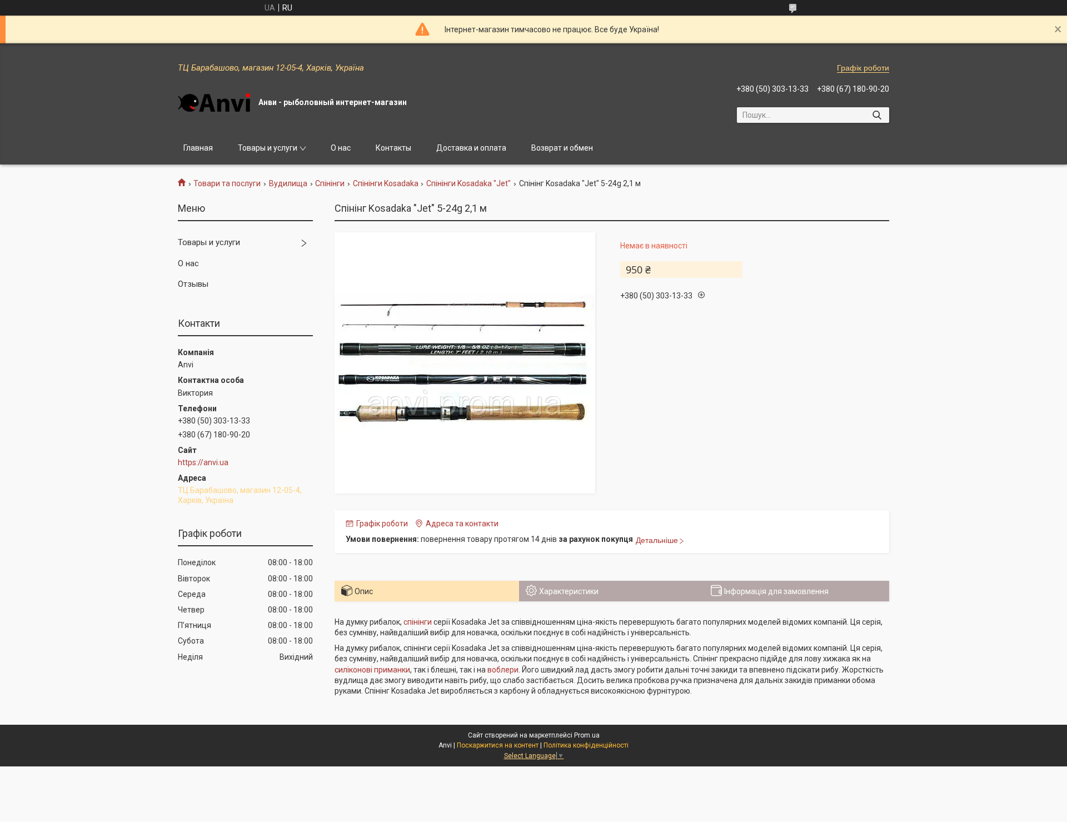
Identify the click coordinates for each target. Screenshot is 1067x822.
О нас (341, 147)
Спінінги (330, 183)
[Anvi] (214, 102)
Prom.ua (587, 735)
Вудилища (288, 183)
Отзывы (193, 284)
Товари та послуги (227, 183)
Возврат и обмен (562, 147)
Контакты (393, 147)
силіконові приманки (372, 669)
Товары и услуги (267, 147)
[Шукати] (876, 115)
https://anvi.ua (203, 462)
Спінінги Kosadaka (385, 183)
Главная (198, 147)
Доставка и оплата (471, 147)
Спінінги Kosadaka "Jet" (468, 183)
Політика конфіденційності (586, 745)
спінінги (417, 621)
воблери (502, 669)
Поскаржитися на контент (498, 745)
